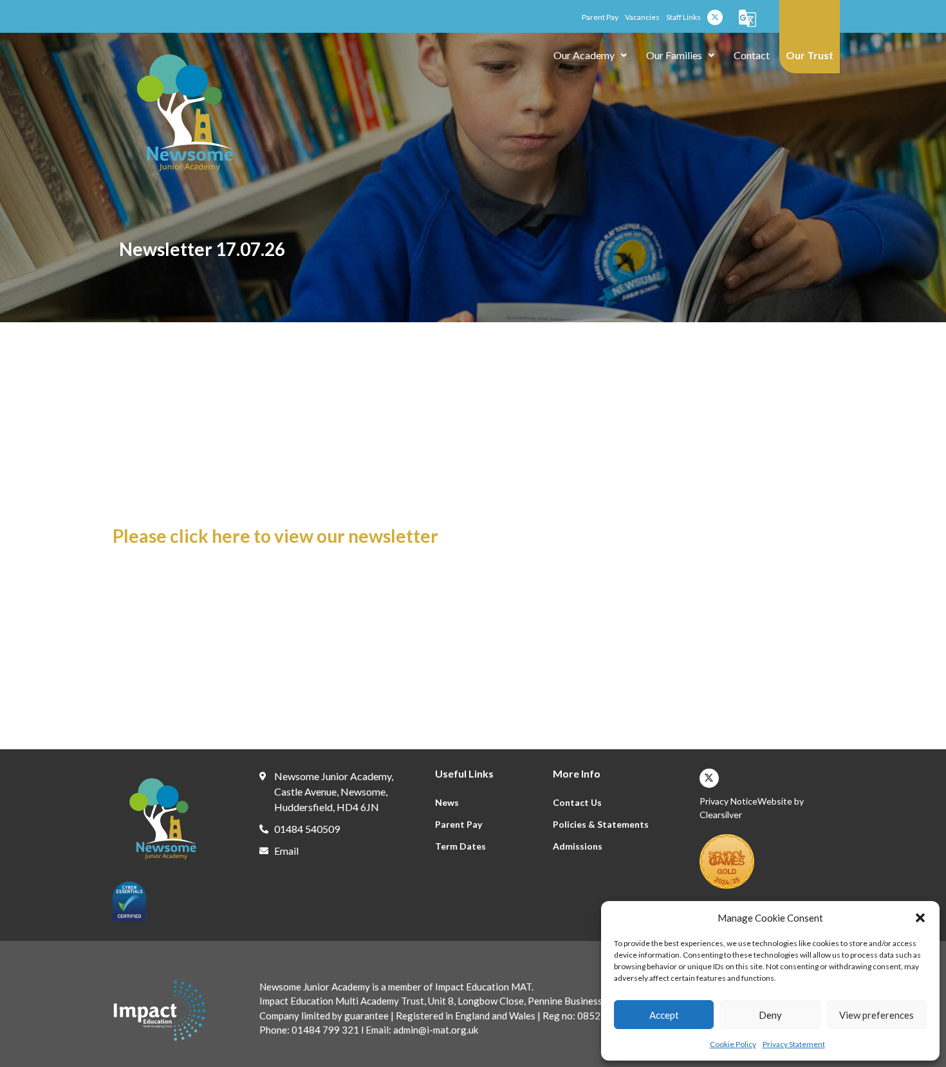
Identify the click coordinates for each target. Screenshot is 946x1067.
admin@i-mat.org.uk (434, 1029)
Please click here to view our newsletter (275, 536)
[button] (920, 917)
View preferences (876, 1015)
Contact (752, 55)
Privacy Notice (728, 801)
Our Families (674, 55)
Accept (664, 1015)
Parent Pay (458, 824)
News (447, 802)
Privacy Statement (794, 1044)
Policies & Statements (601, 824)
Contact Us (577, 802)
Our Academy (584, 55)
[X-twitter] (715, 17)
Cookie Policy (733, 1044)
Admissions (577, 846)
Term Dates (460, 846)
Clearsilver (721, 814)
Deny (770, 1015)
